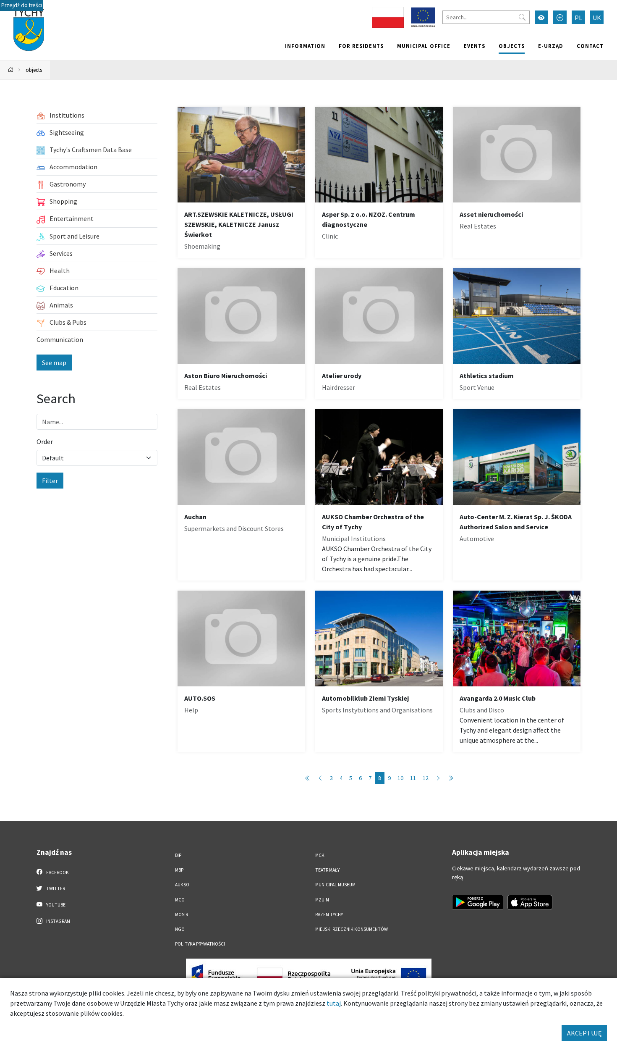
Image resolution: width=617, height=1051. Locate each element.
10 (400, 778)
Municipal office (423, 45)
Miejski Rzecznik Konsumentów (351, 929)
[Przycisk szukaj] (522, 17)
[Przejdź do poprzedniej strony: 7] (320, 778)
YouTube (55, 905)
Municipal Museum (335, 885)
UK (597, 17)
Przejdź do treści (21, 5)
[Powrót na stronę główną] (10, 69)
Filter (50, 480)
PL (578, 17)
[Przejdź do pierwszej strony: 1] (307, 778)
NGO (180, 929)
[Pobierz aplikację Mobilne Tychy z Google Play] (477, 902)
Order (45, 441)
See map (54, 362)
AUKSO (182, 885)
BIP (178, 855)
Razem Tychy (329, 914)
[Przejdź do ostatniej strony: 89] (450, 778)
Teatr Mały (327, 870)
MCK (319, 855)
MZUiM (322, 900)
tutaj (334, 1003)
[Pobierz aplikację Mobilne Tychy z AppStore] (530, 902)
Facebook (57, 872)
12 (426, 778)
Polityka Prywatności (200, 944)
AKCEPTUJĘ (584, 1033)
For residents (361, 45)
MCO (180, 900)
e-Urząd (550, 45)
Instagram (57, 921)
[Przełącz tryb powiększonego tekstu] (560, 17)
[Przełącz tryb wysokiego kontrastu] (541, 17)
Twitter (55, 888)
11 (413, 778)
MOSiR (181, 914)
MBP (179, 870)
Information (305, 45)
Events (474, 45)
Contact (590, 45)
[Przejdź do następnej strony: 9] (438, 778)
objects (512, 45)
